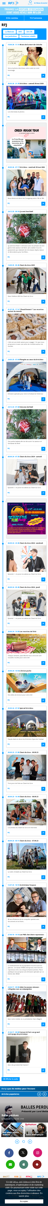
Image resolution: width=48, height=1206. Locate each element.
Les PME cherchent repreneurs (32, 935)
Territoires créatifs (28, 36)
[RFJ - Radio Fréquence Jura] (40, 1176)
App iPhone (23, 1164)
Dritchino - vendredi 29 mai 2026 (32, 167)
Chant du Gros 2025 (27, 265)
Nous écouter (41, 3)
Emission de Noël (26, 407)
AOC (20, 32)
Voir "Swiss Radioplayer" (12, 1130)
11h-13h (29, 32)
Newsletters (10, 1164)
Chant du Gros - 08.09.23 (29, 797)
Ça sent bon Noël (26, 211)
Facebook (9, 1153)
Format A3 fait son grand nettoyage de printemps (24, 1033)
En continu (13, 18)
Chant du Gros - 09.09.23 (29, 752)
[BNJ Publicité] (6, 1176)
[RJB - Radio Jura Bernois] (18, 1176)
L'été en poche (25, 671)
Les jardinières (11, 36)
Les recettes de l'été (28, 631)
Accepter (24, 1201)
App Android (37, 1164)
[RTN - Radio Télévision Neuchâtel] (29, 1176)
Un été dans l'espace (28, 885)
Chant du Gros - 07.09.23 (29, 841)
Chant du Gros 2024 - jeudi (30, 587)
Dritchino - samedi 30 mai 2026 (32, 83)
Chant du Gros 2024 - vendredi (31, 543)
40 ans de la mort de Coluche (31, 45)
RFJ (9, 75)
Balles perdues (10, 1115)
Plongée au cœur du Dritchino (31, 359)
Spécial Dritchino (26, 708)
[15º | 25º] (30, 0)
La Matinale (9, 32)
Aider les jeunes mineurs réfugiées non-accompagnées (23, 988)
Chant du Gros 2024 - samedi (31, 457)
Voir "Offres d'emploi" (36, 1130)
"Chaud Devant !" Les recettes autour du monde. (26, 310)
